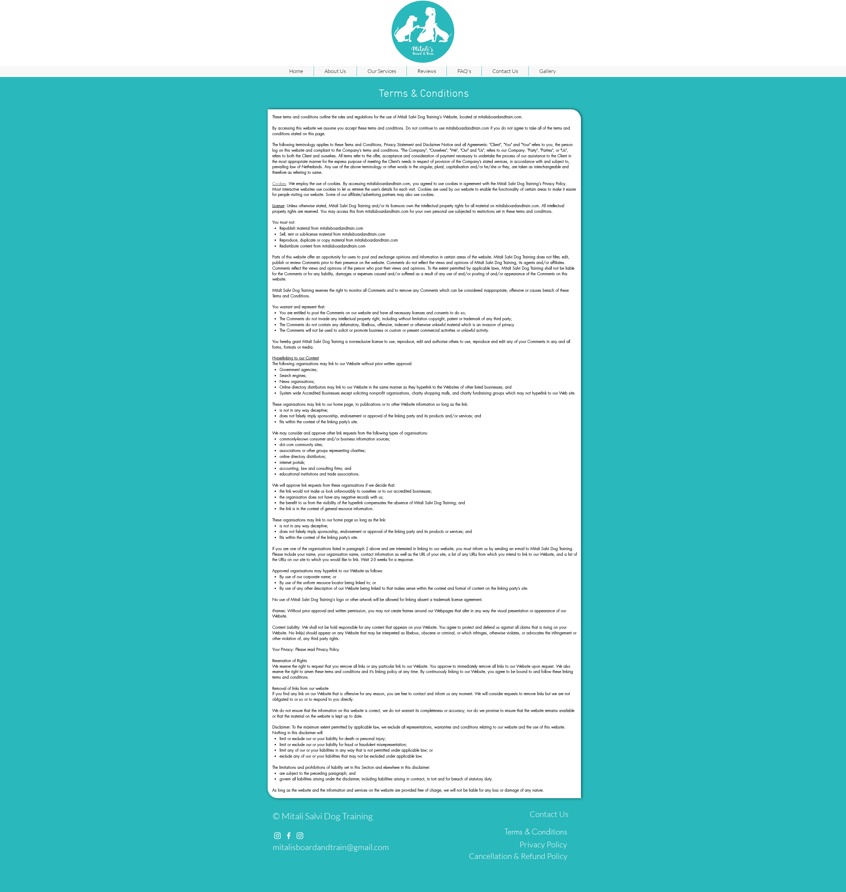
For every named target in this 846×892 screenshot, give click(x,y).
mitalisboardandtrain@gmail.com (331, 847)
